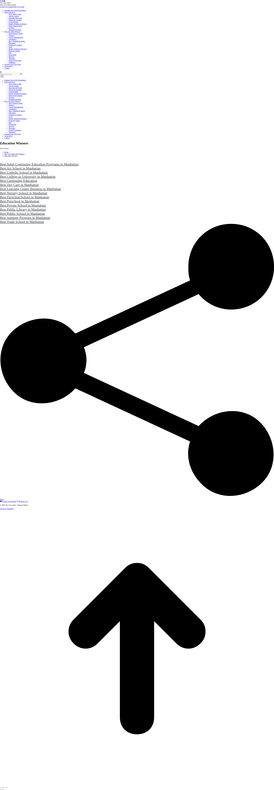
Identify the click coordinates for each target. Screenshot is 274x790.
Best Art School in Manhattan (20, 168)
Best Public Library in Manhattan (23, 209)
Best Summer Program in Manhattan (25, 218)
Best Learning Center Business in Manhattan (30, 189)
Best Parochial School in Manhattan (24, 197)
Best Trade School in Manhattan (22, 222)
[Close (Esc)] (1, 787)
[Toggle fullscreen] (5, 787)
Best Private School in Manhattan (23, 205)
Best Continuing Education (18, 181)
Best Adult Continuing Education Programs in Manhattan (39, 164)
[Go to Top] (137, 785)
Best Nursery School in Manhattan (23, 193)
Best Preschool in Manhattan (19, 201)
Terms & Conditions (7, 509)
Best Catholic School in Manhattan (24, 172)
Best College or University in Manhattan (27, 176)
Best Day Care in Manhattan (19, 185)
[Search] (21, 74)
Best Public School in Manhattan (22, 213)
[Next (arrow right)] (3, 789)
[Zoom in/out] (7, 787)
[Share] (3, 787)
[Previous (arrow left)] (1, 789)
